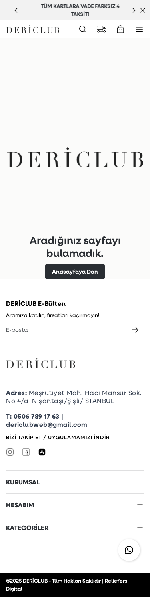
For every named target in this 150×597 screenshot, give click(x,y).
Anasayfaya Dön (75, 271)
